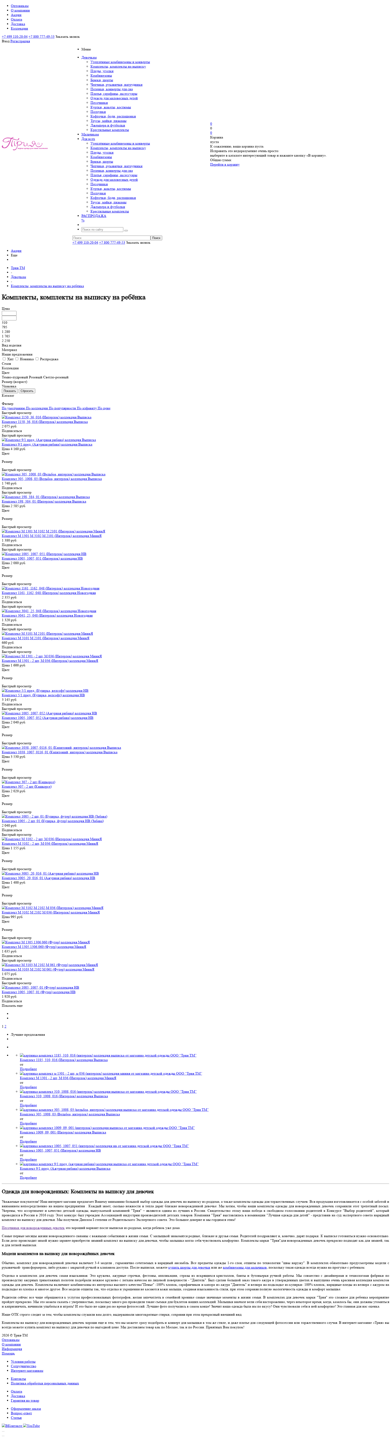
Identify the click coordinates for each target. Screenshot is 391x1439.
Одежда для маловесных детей (114, 98)
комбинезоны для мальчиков (245, 1267)
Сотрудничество (23, 1366)
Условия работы (23, 1361)
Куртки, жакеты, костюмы (111, 107)
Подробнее (28, 1069)
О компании (11, 1344)
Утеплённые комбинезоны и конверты (120, 62)
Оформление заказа (26, 1408)
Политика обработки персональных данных (45, 1383)
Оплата (16, 1391)
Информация (12, 1349)
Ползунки (98, 112)
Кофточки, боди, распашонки (113, 116)
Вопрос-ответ (21, 1413)
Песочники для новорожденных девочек (33, 1228)
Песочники (99, 102)
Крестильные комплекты (110, 130)
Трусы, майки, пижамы (108, 121)
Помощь (8, 1353)
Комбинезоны (101, 75)
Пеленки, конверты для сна (112, 89)
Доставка (18, 1396)
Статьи (16, 1417)
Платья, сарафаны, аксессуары (114, 93)
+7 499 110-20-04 (15, 36)
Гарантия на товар (25, 1400)
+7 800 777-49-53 (42, 36)
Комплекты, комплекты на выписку (118, 66)
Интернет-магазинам (27, 1370)
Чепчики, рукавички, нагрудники (117, 84)
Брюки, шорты (102, 80)
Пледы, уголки (102, 71)
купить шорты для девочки (189, 1267)
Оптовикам (10, 1340)
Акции (16, 250)
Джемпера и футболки (108, 125)
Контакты (18, 1379)
